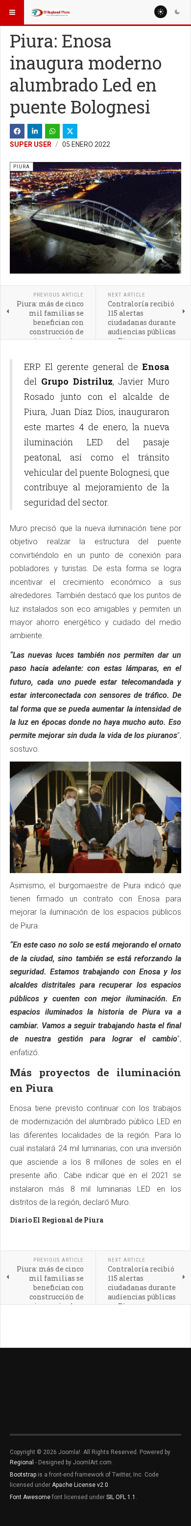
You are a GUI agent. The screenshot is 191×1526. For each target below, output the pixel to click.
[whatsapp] (52, 131)
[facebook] (17, 131)
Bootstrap (23, 1474)
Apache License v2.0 (80, 1484)
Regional (22, 1462)
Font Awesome (30, 1497)
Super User (30, 144)
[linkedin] (34, 131)
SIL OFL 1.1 (121, 1497)
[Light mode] (160, 11)
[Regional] (50, 12)
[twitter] (70, 131)
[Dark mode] (177, 11)
